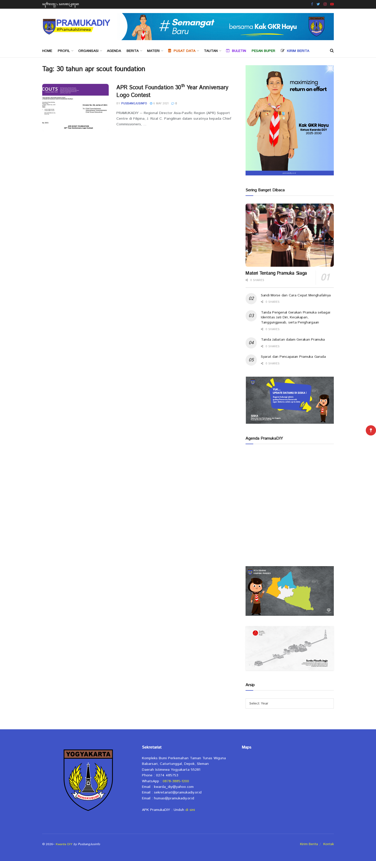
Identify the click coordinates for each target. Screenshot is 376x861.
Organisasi (88, 50)
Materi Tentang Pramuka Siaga (276, 273)
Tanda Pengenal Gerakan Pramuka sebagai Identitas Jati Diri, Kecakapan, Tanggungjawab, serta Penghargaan (295, 317)
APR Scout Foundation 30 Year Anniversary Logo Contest (172, 92)
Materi (153, 50)
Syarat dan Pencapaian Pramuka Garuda (293, 356)
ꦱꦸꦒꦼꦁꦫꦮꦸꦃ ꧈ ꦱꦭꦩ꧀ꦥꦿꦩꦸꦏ (60, 4)
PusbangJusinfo (134, 104)
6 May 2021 (160, 104)
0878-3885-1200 (176, 781)
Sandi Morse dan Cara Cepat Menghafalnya (296, 295)
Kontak (328, 844)
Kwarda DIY (64, 844)
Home (47, 50)
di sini (190, 809)
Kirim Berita (309, 844)
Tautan (211, 50)
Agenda (114, 50)
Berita (133, 50)
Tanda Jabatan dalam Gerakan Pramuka (293, 339)
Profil (64, 50)
